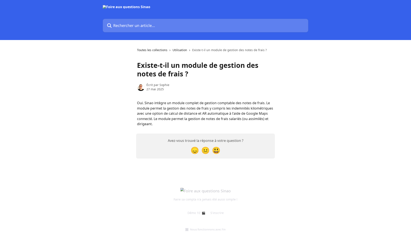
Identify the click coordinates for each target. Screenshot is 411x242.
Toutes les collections (152, 50)
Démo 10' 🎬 (196, 213)
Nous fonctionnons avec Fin (208, 229)
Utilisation (180, 50)
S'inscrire (217, 213)
